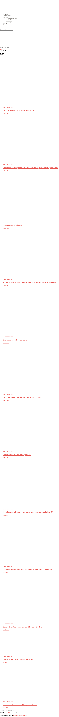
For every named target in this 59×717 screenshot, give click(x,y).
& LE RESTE (6, 17)
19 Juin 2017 (6, 515)
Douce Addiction (9, 712)
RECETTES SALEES (8, 107)
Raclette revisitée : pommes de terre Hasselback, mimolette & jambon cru (30, 168)
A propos (5, 23)
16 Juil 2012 (5, 662)
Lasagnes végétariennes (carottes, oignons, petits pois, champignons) (28, 569)
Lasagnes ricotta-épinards (12, 225)
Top (1, 49)
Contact (4, 24)
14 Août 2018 (6, 285)
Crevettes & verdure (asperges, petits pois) (18, 659)
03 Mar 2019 (6, 170)
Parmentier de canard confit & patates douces (20, 705)
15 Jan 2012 (5, 707)
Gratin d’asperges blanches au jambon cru (18, 110)
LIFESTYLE (9, 21)
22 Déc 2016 (6, 630)
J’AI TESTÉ (9, 19)
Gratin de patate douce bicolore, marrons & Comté (22, 397)
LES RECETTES (7, 15)
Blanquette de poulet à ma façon (15, 340)
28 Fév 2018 (6, 343)
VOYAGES (8, 22)
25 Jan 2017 (5, 572)
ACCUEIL (5, 14)
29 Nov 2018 (6, 228)
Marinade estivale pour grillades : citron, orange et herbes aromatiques (29, 282)
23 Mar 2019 (6, 113)
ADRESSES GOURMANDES (13, 18)
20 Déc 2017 (6, 400)
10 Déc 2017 (6, 457)
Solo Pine (15, 715)
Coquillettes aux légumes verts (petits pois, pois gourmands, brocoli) (28, 512)
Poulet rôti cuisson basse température (17, 455)
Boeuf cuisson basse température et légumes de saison (22, 627)
